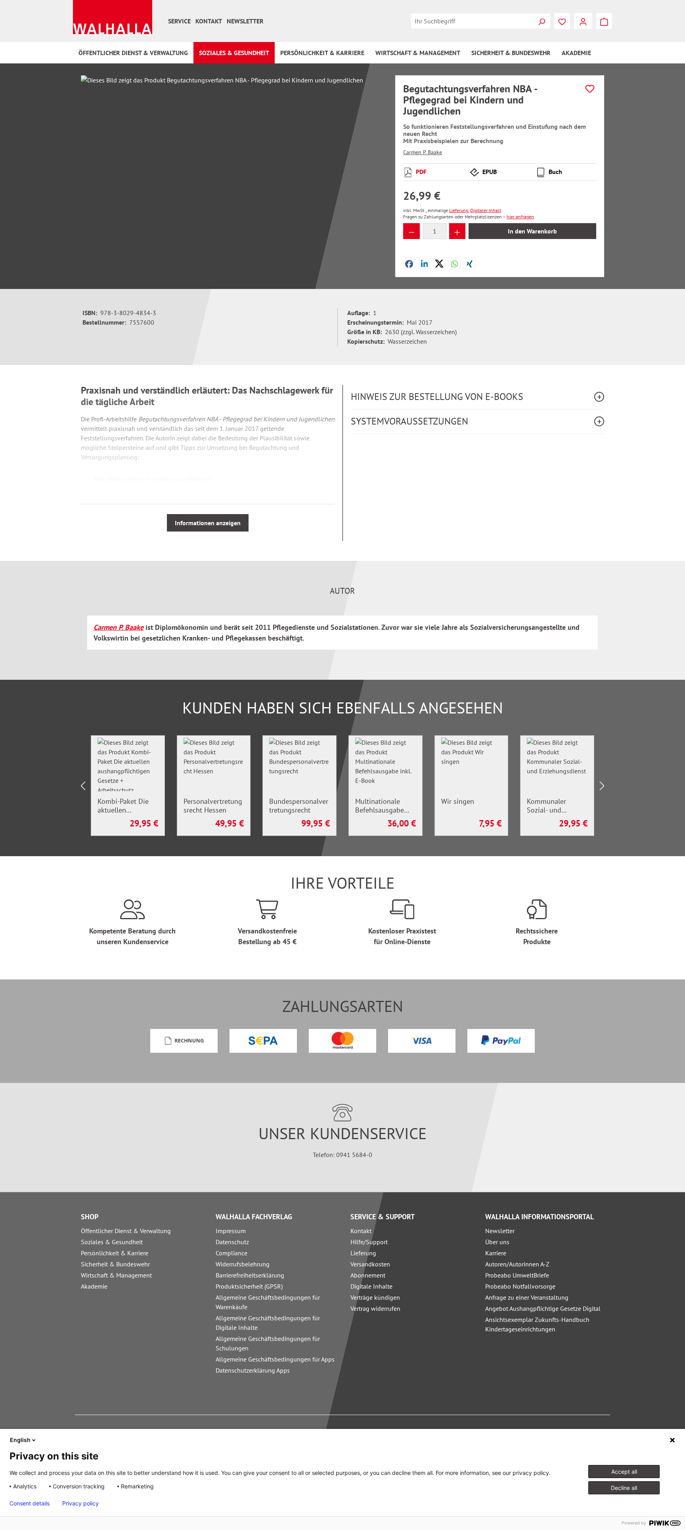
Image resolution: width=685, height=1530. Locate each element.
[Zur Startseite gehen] (112, 17)
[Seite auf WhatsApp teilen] (454, 263)
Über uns (497, 1242)
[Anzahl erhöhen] (457, 231)
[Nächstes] (602, 786)
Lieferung (363, 1253)
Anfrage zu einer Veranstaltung (526, 1297)
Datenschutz (232, 1242)
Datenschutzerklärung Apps (253, 1370)
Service (179, 21)
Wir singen (457, 801)
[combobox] (472, 21)
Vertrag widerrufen (375, 1308)
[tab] (342, 591)
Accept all (624, 1471)
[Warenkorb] (604, 21)
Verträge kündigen (375, 1297)
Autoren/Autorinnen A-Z (517, 1264)
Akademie (94, 1286)
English (20, 1439)
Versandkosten (370, 1264)
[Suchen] (541, 21)
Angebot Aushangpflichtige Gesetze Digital (543, 1308)
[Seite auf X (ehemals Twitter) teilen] (439, 263)
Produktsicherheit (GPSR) (249, 1286)
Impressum (231, 1231)
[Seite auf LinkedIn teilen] (424, 263)
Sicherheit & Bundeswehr (115, 1264)
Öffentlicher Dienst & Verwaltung (126, 1231)
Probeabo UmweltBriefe (517, 1275)
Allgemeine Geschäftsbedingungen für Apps (275, 1359)
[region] (230, 160)
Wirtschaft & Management (116, 1275)
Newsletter (245, 21)
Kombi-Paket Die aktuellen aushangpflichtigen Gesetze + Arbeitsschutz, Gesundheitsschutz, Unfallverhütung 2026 (127, 806)
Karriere (495, 1253)
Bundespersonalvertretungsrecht (298, 806)
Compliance (231, 1253)
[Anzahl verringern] (411, 231)
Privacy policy (80, 1503)
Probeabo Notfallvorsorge (520, 1286)
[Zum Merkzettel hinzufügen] (590, 89)
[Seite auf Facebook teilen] (409, 263)
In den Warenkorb (532, 231)
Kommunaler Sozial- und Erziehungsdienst (553, 806)
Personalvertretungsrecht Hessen (213, 806)
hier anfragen (520, 217)
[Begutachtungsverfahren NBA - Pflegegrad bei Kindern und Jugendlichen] (230, 160)
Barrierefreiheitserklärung (250, 1275)
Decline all (624, 1487)
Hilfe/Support (369, 1242)
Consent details (30, 1503)
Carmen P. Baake (422, 152)
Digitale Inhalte (371, 1286)
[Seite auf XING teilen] (470, 263)
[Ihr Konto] (583, 21)
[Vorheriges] (83, 786)
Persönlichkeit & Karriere (114, 1253)
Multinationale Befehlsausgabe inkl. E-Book (379, 806)
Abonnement (367, 1275)
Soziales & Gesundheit (112, 1242)
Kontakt (208, 21)
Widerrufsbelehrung (243, 1264)
